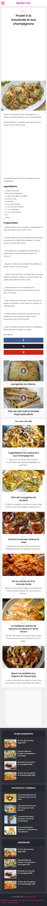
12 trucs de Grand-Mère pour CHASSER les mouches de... (27, 829)
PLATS (23, 12)
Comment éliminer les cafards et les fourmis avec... (27, 797)
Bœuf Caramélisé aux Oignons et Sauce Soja (23, 675)
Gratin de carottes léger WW (25, 742)
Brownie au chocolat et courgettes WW (26, 763)
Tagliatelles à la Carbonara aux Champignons (23, 454)
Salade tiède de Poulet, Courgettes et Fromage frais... (26, 862)
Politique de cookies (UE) (35, 900)
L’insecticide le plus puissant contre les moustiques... (26, 818)
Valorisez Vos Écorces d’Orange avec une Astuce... (26, 808)
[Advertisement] (23, 53)
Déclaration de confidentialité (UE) (13, 900)
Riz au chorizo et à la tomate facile (23, 583)
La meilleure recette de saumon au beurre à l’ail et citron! (23, 628)
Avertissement (13, 902)
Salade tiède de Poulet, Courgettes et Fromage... (26, 753)
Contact (4, 902)
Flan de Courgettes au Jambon (23, 499)
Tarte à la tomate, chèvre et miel (23, 541)
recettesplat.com (30, 897)
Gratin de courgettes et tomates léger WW (26, 774)
